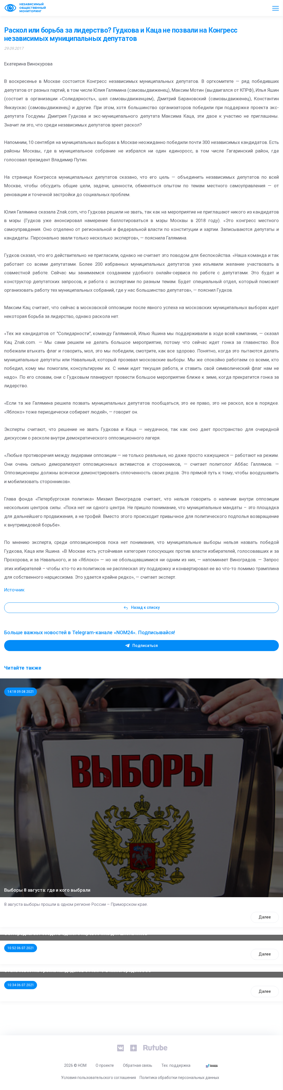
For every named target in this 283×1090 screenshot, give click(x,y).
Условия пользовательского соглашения (98, 1077)
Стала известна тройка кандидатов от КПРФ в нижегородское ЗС (77, 970)
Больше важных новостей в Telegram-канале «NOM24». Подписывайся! (89, 632)
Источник (14, 590)
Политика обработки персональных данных (179, 1077)
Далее (265, 917)
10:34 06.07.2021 (20, 985)
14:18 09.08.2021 (20, 692)
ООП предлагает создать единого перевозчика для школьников (76, 933)
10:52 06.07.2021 (20, 948)
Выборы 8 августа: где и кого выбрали (47, 890)
